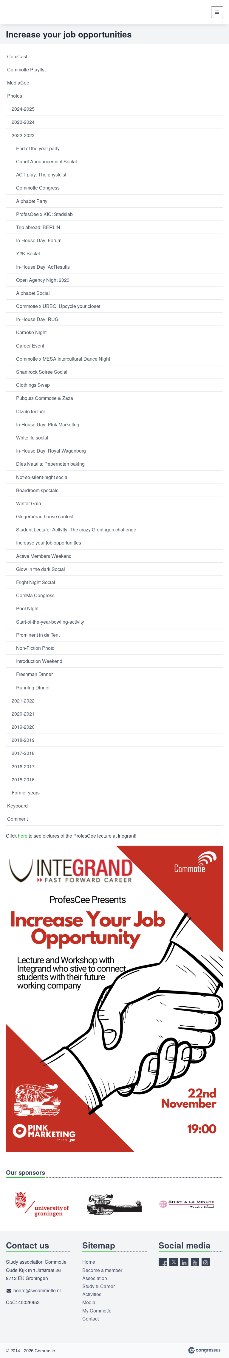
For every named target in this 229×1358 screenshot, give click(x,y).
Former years (26, 792)
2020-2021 (23, 713)
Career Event (30, 345)
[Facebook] (163, 1262)
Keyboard (17, 805)
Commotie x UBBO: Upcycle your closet (58, 306)
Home (88, 1261)
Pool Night (27, 608)
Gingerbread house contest (44, 516)
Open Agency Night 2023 (42, 279)
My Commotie (97, 1310)
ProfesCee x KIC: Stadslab (44, 214)
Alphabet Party (31, 201)
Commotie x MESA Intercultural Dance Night (63, 358)
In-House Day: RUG (37, 319)
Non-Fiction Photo (35, 647)
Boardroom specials (37, 490)
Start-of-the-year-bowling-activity (50, 621)
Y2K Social (28, 253)
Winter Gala (28, 503)
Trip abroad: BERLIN (38, 227)
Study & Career (98, 1286)
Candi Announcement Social (46, 161)
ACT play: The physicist (41, 174)
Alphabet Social (33, 293)
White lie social (32, 437)
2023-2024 (23, 121)
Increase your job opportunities (48, 542)
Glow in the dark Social (40, 569)
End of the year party (38, 148)
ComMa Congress (35, 595)
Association (94, 1278)
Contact (90, 1318)
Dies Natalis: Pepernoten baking (50, 463)
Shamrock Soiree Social (41, 371)
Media (88, 1302)
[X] (173, 1262)
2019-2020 (23, 726)
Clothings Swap (33, 384)
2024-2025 (23, 108)
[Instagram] (206, 1262)
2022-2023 (23, 135)
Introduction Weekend (39, 661)
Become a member (102, 1270)
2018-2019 (23, 739)
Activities (91, 1294)
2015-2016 (23, 779)
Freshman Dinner (34, 674)
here (23, 835)
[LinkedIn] (184, 1262)
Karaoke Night (31, 332)
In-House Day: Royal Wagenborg (51, 450)
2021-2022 (23, 700)
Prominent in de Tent (38, 634)
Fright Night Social (35, 582)
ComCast (17, 56)
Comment (17, 818)
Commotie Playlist (26, 69)
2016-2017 (23, 766)
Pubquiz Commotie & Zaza (44, 398)
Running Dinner (33, 687)
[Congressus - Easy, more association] (204, 1350)
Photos (14, 95)
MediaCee (18, 82)
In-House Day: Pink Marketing (47, 424)
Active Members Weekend (44, 556)
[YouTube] (195, 1262)
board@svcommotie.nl (37, 1290)
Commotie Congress (38, 187)
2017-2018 (23, 753)
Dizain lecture (30, 411)
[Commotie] (21, 12)
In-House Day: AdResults (43, 266)
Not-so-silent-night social (42, 477)
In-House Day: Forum (38, 240)
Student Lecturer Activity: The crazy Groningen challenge (76, 529)
